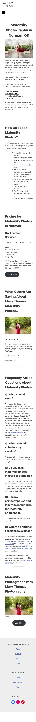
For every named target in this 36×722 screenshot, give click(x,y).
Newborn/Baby (18, 682)
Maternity (18, 678)
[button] (30, 598)
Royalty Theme (7, 718)
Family (18, 687)
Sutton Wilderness (11, 91)
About (18, 649)
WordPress (14, 716)
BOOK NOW (12, 274)
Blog (18, 663)
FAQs (18, 658)
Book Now (19, 623)
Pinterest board (15, 433)
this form (22, 153)
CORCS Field (9, 98)
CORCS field (9, 544)
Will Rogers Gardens (12, 94)
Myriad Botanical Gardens (14, 96)
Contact (18, 654)
